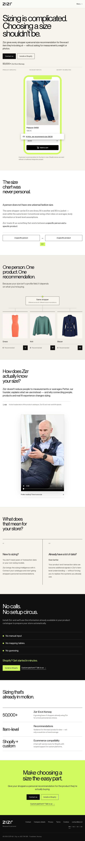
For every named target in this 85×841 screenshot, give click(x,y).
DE (81, 826)
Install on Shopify (26, 56)
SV (77, 826)
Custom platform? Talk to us (33, 668)
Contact (28, 822)
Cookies (66, 822)
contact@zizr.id (77, 822)
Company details (39, 822)
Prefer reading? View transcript (31, 494)
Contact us (9, 56)
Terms (58, 822)
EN (70, 826)
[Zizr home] (7, 4)
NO (74, 826)
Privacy (50, 822)
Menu (79, 4)
